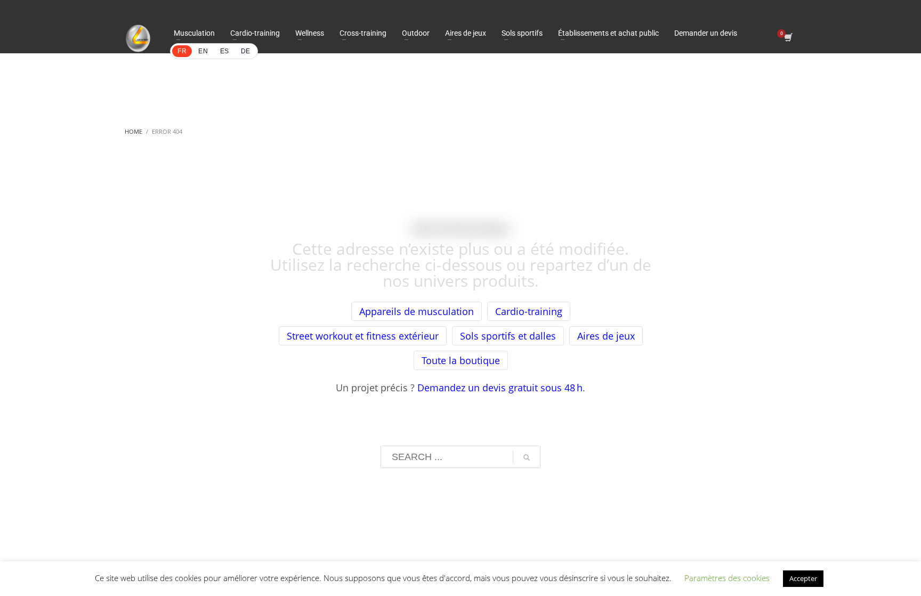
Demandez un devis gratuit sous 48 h (500, 387)
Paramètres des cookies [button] (727, 578)
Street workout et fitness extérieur (363, 335)
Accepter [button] (803, 578)
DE (246, 51)
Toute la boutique (461, 360)
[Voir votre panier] (787, 38)
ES (224, 51)
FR (182, 51)
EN (203, 51)
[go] (526, 457)
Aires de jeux (606, 335)
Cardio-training (528, 311)
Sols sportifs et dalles (508, 335)
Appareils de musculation (416, 311)
